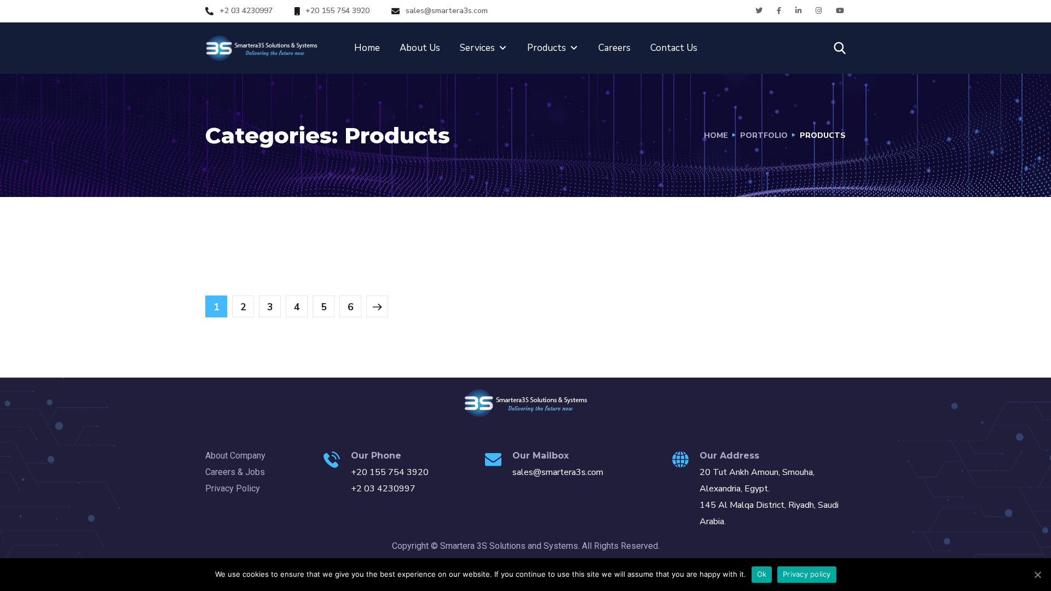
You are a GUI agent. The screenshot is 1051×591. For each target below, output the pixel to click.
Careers (614, 48)
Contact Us (673, 48)
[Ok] (1037, 574)
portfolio (764, 135)
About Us (420, 48)
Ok (762, 574)
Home (367, 48)
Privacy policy (807, 574)
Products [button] (546, 48)
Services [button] (477, 48)
